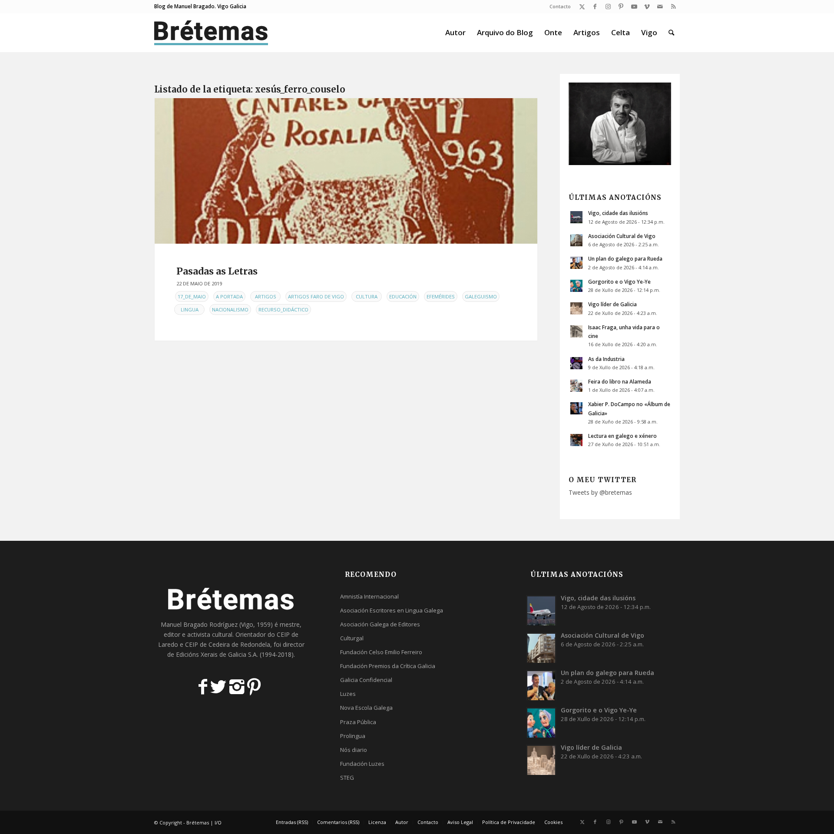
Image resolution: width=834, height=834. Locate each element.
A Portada (229, 296)
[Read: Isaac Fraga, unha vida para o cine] (576, 331)
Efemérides (441, 296)
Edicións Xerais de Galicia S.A (216, 654)
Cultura (366, 296)
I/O (218, 822)
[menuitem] (558, 6)
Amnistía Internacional (369, 596)
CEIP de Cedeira (207, 644)
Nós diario (353, 750)
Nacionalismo (230, 309)
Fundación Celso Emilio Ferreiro (381, 652)
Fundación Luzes (362, 764)
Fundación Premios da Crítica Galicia (387, 666)
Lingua (190, 309)
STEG (347, 777)
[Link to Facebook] (595, 6)
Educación (403, 296)
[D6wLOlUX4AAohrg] (346, 171)
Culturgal (352, 638)
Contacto (560, 6)
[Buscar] (671, 32)
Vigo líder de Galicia (612, 304)
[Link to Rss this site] (673, 6)
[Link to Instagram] (608, 6)
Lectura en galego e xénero (622, 435)
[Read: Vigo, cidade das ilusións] (576, 217)
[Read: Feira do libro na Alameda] (576, 386)
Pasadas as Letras (217, 271)
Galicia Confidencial (366, 680)
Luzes (348, 694)
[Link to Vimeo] (647, 6)
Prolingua (352, 736)
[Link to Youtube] (634, 6)
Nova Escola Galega (366, 708)
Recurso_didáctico (283, 309)
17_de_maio (192, 296)
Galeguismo (481, 296)
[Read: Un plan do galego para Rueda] (576, 263)
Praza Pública (358, 722)
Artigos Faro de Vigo (316, 296)
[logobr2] (211, 32)
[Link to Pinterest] (621, 6)
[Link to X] (582, 6)
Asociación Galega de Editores (380, 624)
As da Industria (606, 358)
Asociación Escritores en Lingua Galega (391, 610)
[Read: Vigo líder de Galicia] (576, 308)
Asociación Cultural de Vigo (621, 235)
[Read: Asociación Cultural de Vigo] (576, 240)
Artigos (265, 296)
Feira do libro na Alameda (619, 381)
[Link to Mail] (660, 6)
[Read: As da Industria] (576, 363)
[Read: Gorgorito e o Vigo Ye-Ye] (576, 286)
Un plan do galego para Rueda (625, 258)
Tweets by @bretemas (600, 492)
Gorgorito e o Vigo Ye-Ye (619, 281)
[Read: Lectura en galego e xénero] (576, 440)
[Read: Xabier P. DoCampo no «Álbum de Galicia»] (576, 408)
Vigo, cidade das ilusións (618, 212)
